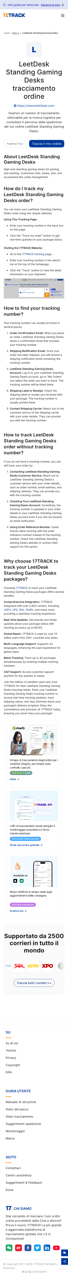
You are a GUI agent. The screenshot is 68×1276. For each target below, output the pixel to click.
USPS (7, 609)
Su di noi (12, 1043)
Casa (6, 33)
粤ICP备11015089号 (34, 1271)
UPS (15, 609)
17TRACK (22, 587)
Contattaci (13, 1168)
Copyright (13, 1065)
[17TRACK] (14, 15)
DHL (21, 609)
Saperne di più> (50, 4)
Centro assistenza (18, 1175)
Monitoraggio (15, 1131)
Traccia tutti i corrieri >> (34, 983)
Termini (11, 1050)
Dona (9, 1190)
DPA (9, 1072)
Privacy (11, 1058)
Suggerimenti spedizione (23, 1124)
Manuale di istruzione (21, 1102)
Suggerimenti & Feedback (24, 1182)
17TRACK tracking (33, 254)
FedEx (29, 609)
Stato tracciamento (19, 1116)
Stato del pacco (17, 1109)
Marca (15, 33)
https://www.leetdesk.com (35, 105)
